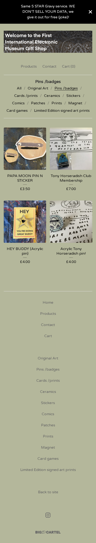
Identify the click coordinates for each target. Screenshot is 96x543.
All (19, 88)
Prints (56, 103)
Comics (18, 103)
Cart (48, 336)
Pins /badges (66, 88)
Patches (38, 103)
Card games (17, 110)
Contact (49, 66)
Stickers (73, 95)
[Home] (48, 42)
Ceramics (52, 95)
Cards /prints (26, 95)
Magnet (75, 103)
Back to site (48, 492)
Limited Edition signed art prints (62, 110)
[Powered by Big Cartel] (48, 532)
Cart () (68, 66)
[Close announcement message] (90, 12)
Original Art (38, 88)
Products (29, 66)
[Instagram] (48, 515)
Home (48, 302)
